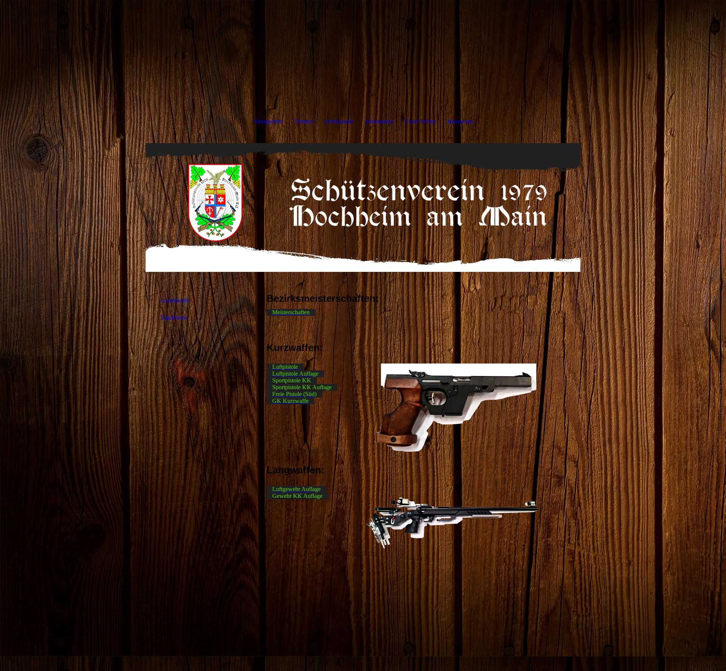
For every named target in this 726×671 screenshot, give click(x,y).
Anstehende (175, 300)
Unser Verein (420, 121)
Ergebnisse (174, 317)
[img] (363, 207)
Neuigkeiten (267, 121)
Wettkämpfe (339, 121)
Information (379, 121)
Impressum (460, 121)
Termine (303, 121)
